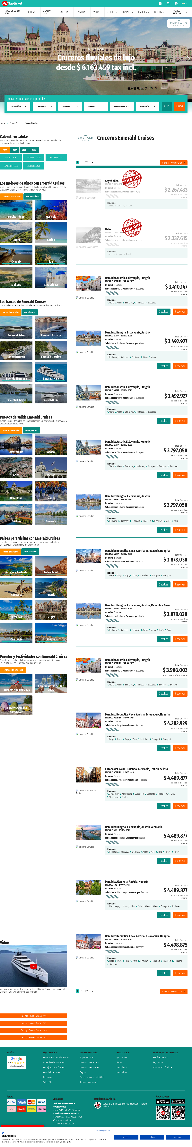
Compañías (14, 123)
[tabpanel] (33, 162)
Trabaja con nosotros (89, 1082)
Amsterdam (122, 780)
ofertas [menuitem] (31, 12)
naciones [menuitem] (142, 12)
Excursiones (48, 1077)
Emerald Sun (111, 830)
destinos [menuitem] (111, 12)
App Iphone (122, 1067)
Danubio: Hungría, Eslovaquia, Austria (127, 332)
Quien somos (122, 1057)
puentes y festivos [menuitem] (176, 12)
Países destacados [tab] (10, 551)
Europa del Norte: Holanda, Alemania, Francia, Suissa (136, 769)
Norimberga (122, 892)
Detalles (163, 311)
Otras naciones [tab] (30, 551)
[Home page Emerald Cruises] (112, 292)
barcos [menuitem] (96, 12)
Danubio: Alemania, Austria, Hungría (126, 881)
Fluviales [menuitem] (126, 12)
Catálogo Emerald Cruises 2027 (33, 1023)
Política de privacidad (103, 1131)
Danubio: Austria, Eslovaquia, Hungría (127, 278)
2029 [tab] (34, 150)
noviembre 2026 (11, 166)
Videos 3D (47, 1082)
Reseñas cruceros (160, 1057)
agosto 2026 (10, 157)
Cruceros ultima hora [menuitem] (12, 12)
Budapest (121, 343)
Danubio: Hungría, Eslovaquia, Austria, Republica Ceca (137, 605)
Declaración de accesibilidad (92, 1077)
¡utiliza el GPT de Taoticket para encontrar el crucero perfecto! (124, 1105)
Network (120, 1062)
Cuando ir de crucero (52, 1072)
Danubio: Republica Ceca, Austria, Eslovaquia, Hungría (137, 551)
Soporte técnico (86, 1057)
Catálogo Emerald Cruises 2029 (34, 1037)
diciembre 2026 (33, 166)
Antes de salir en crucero (54, 1062)
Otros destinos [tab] (32, 196)
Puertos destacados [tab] (11, 430)
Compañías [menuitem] (80, 12)
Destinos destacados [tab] (12, 196)
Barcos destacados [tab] (11, 312)
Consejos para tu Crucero (54, 1067)
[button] (189, 59)
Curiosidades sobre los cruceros (56, 1057)
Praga (119, 561)
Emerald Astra (112, 335)
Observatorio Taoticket (162, 1067)
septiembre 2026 (33, 157)
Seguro (83, 1072)
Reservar (180, 311)
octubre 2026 (56, 157)
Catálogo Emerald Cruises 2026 (34, 1016)
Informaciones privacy (89, 1062)
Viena (119, 288)
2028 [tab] (24, 150)
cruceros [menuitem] (64, 12)
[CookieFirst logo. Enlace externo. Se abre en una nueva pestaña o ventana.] (3, 1133)
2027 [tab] (15, 150)
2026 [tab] (5, 150)
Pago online (158, 1062)
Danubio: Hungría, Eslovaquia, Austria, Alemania (133, 827)
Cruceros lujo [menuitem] (47, 12)
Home (2, 123)
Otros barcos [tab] (29, 312)
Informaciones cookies (89, 1067)
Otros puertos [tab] (31, 430)
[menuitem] (160, 3)
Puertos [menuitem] (158, 12)
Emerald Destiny (113, 281)
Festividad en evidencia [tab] (13, 670)
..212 (86, 162)
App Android (122, 1072)
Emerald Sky (111, 884)
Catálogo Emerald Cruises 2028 (34, 1030)
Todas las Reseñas (16, 1066)
